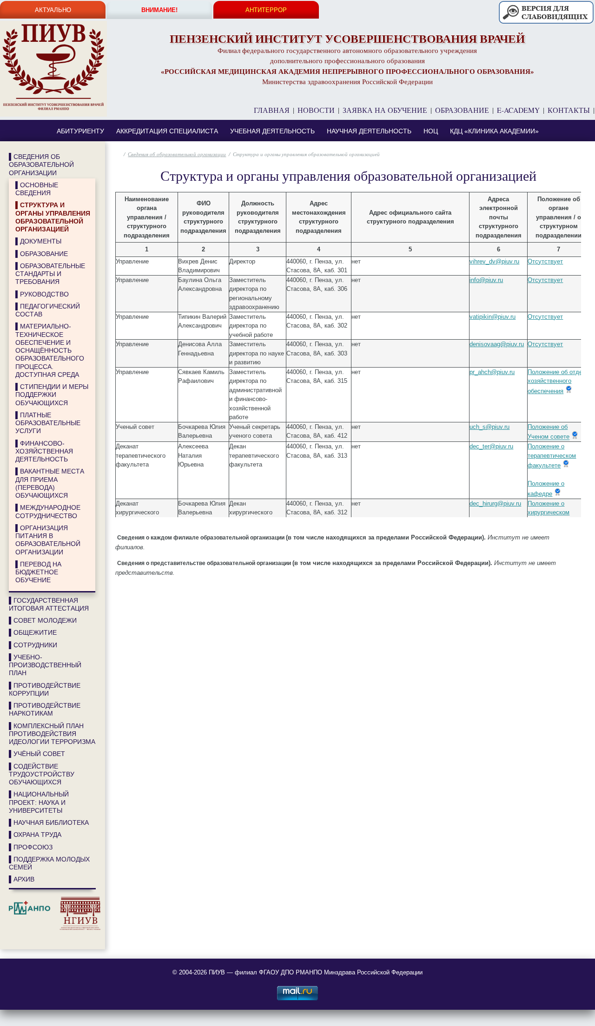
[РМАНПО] (32, 928)
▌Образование (41, 253)
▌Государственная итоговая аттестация (49, 604)
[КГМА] (11, 937)
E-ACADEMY (518, 110)
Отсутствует (545, 261)
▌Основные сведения (36, 189)
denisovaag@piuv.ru (496, 344)
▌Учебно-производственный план (45, 665)
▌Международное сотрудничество (47, 511)
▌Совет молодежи (43, 620)
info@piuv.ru (486, 279)
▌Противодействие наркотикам (44, 709)
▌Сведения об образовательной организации (41, 165)
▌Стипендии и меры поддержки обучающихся (51, 395)
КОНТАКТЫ (569, 110)
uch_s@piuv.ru (489, 426)
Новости (316, 110)
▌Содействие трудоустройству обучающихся (41, 774)
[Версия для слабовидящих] (545, 23)
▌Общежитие (33, 632)
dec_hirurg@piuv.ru (495, 503)
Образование (462, 110)
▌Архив (21, 879)
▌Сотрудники (33, 645)
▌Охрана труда (35, 834)
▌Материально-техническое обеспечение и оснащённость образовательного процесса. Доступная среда (49, 350)
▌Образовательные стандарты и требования (50, 274)
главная (272, 110)
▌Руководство (42, 294)
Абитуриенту (80, 131)
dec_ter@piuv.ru (491, 446)
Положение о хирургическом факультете (548, 513)
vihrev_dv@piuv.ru (494, 261)
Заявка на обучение (385, 110)
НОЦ (430, 131)
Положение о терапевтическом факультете (552, 456)
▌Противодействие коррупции (44, 689)
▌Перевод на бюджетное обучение (38, 572)
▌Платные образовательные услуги (47, 423)
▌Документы (38, 241)
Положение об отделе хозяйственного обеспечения (558, 381)
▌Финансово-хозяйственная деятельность (44, 451)
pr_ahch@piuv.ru (492, 371)
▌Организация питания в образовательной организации (47, 540)
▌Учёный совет (37, 753)
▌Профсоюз (31, 847)
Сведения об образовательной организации (177, 154)
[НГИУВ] (78, 928)
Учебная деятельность (272, 131)
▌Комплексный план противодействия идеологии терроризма (52, 734)
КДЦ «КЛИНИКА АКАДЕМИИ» (494, 131)
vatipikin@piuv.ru (492, 316)
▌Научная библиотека (49, 822)
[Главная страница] (53, 68)
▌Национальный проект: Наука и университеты (39, 802)
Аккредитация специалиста (167, 131)
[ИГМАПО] (15, 937)
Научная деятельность (369, 131)
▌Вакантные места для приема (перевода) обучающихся (49, 483)
